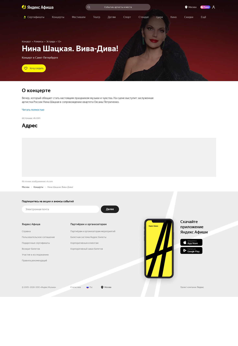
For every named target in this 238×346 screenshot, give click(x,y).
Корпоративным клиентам (84, 292)
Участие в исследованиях (35, 304)
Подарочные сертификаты (36, 292)
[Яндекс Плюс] (205, 7)
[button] (203, 17)
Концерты (38, 236)
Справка (26, 280)
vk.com (36, 118)
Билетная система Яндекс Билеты (88, 286)
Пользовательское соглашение (38, 286)
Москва (25, 236)
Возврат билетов (31, 298)
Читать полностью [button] (33, 109)
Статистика (75, 336)
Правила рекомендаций (34, 309)
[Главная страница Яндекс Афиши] (24, 7)
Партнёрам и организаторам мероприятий (92, 280)
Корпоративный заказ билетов (86, 298)
